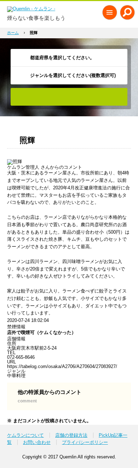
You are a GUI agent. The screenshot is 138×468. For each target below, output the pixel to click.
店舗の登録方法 (71, 435)
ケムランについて (25, 435)
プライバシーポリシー (85, 442)
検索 (69, 97)
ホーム (13, 32)
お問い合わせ (37, 442)
